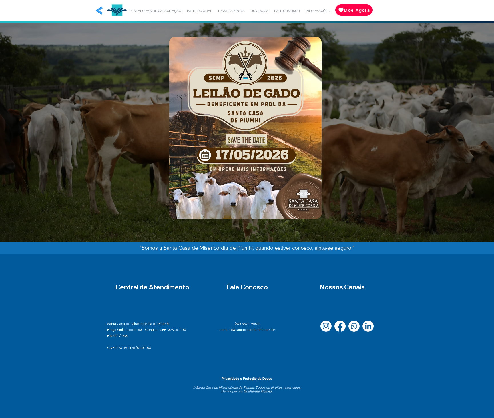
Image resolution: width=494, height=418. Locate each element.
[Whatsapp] (354, 326)
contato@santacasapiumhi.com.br (247, 329)
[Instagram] (326, 326)
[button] (155, 11)
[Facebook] (340, 326)
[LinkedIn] (368, 326)
